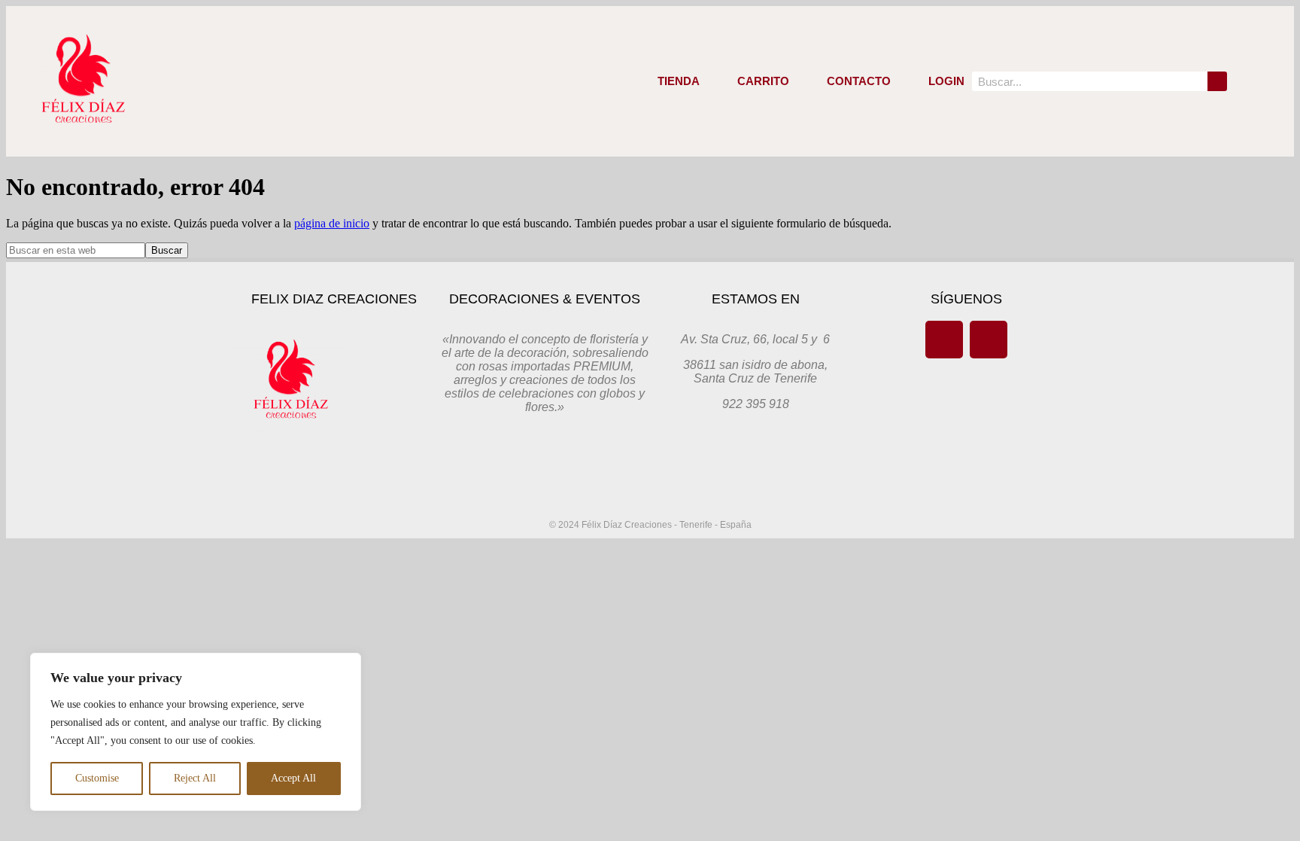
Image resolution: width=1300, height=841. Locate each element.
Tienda (679, 81)
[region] (195, 732)
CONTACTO (859, 81)
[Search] (1217, 81)
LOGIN (946, 81)
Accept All (293, 778)
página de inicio (331, 223)
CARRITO (763, 81)
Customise (97, 778)
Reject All (195, 778)
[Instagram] (988, 339)
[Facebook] (944, 339)
